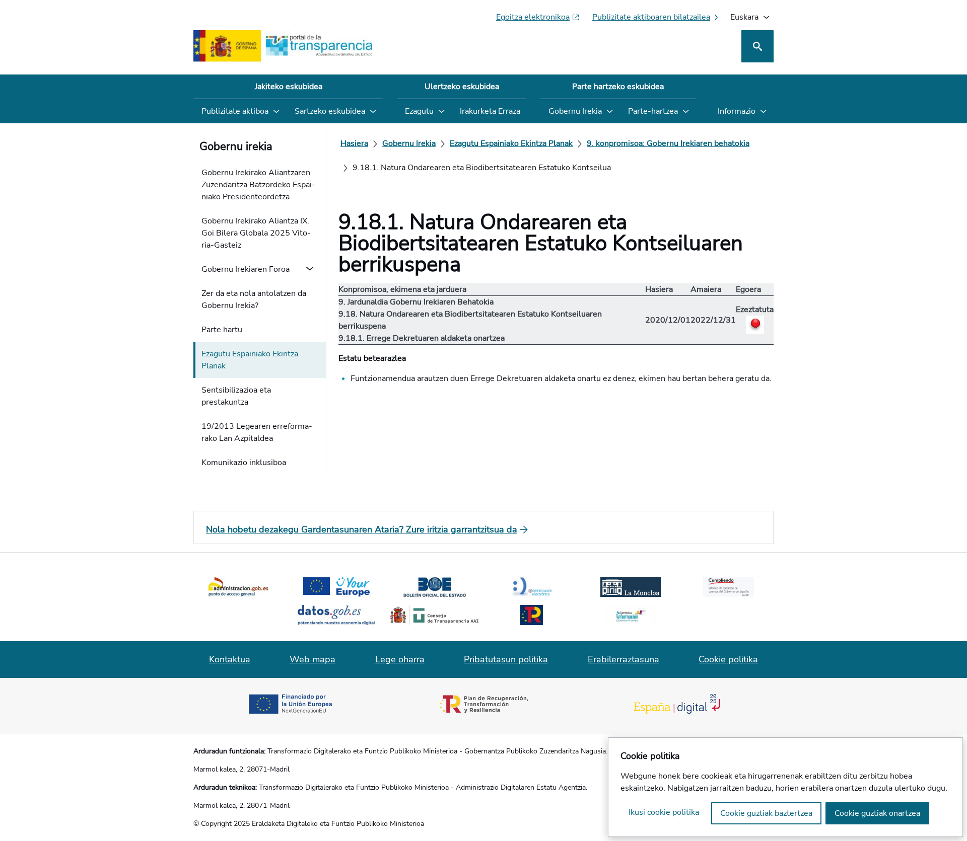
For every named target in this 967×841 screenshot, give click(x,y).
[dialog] (785, 787)
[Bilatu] (757, 46)
